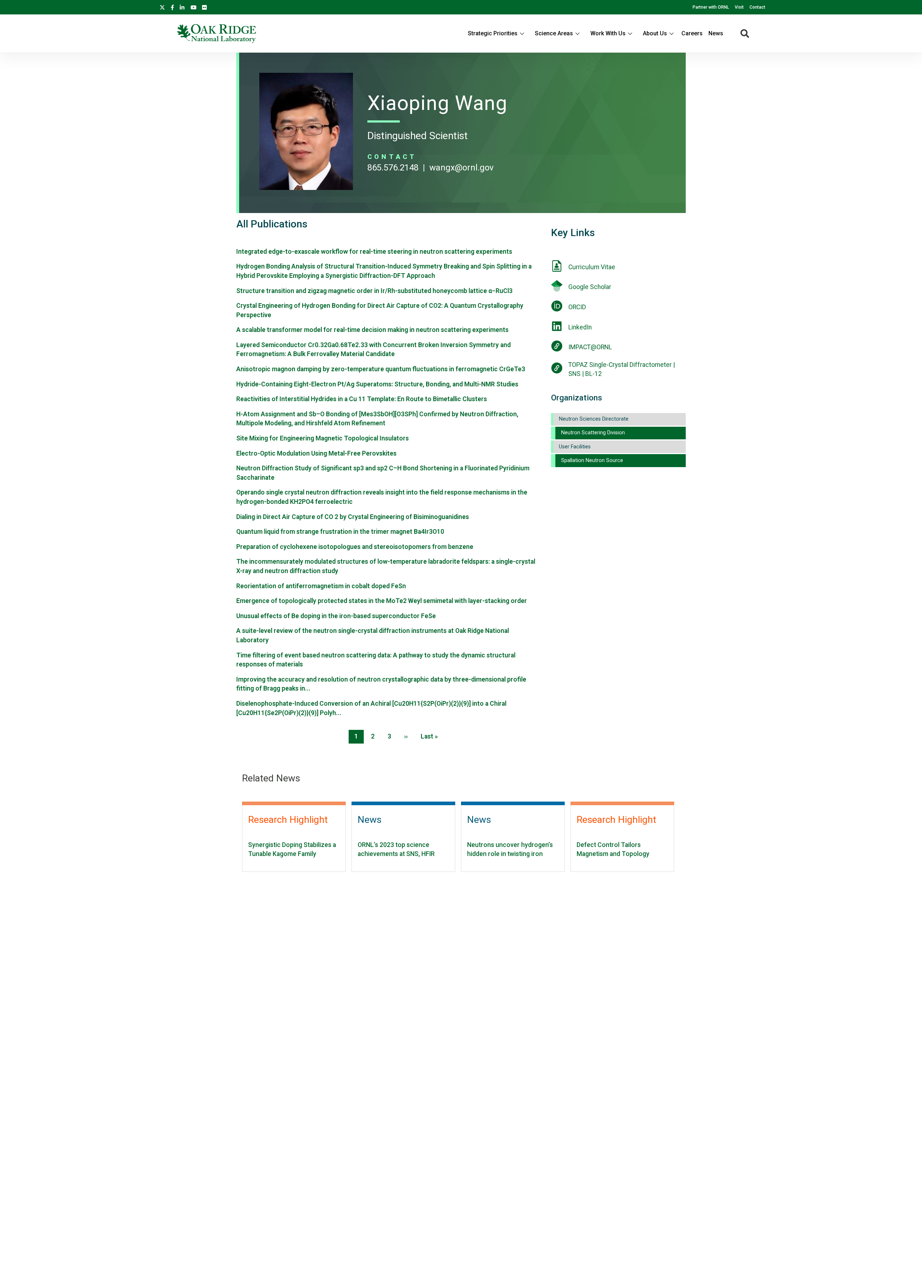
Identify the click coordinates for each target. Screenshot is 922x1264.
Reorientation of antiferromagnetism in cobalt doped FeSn (321, 586)
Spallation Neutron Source (592, 460)
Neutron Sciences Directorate (593, 419)
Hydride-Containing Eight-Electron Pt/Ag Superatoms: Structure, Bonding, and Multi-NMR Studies (377, 384)
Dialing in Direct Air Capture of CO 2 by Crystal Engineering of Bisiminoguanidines (352, 516)
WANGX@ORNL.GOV (461, 168)
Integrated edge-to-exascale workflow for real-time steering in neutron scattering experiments (374, 251)
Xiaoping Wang (437, 103)
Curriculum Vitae (591, 267)
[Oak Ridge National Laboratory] (216, 33)
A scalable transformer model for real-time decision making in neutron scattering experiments (372, 329)
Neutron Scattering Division (593, 433)
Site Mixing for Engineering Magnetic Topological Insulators (322, 438)
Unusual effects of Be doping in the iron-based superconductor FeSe (336, 616)
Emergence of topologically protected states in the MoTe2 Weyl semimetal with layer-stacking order (381, 600)
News (715, 33)
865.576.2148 (393, 168)
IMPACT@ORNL (590, 347)
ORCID (577, 307)
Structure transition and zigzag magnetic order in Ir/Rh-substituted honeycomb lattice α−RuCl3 (374, 290)
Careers (692, 33)
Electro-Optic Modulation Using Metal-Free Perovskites (316, 453)
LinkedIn (580, 327)
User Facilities (575, 447)
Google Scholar (589, 287)
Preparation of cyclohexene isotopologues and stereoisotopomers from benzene (354, 546)
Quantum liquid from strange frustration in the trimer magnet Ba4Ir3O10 (340, 531)
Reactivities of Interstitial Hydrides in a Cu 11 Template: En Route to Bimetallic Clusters (361, 399)
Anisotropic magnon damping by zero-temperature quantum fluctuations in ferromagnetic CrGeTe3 (380, 369)
